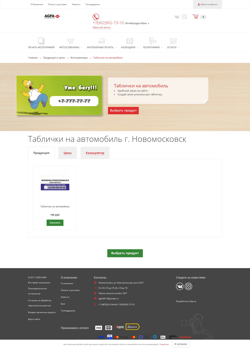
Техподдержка (93, 4)
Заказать (55, 222)
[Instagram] (184, 16)
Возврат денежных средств (41, 312)
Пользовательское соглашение (37, 291)
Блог (63, 303)
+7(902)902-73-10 (109, 22)
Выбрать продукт (123, 110)
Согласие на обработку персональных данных (39, 303)
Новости (76, 4)
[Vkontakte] (176, 16)
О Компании (37, 4)
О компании (67, 283)
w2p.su (192, 301)
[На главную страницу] (53, 16)
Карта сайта (34, 319)
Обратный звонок (102, 27)
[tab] (41, 153)
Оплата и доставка (57, 4)
